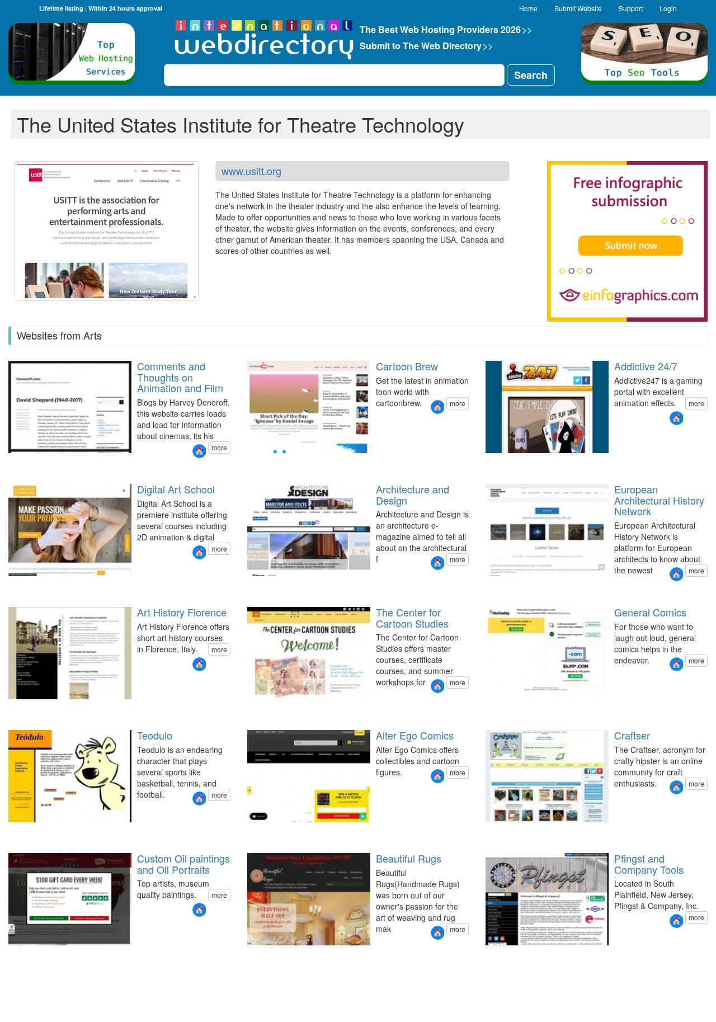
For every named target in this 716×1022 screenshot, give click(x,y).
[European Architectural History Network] (676, 574)
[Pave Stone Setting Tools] (505, 955)
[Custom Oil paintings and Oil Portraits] (199, 909)
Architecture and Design (412, 494)
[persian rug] (273, 955)
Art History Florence (182, 612)
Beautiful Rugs (408, 858)
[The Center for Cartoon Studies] (437, 686)
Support (631, 8)
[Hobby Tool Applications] (491, 955)
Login (668, 8)
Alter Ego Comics (415, 735)
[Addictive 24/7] (676, 418)
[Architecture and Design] (437, 563)
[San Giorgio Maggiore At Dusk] (21, 955)
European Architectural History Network (659, 500)
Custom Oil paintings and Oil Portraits (183, 864)
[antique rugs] (266, 955)
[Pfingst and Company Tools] (676, 921)
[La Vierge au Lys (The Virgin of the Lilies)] (14, 955)
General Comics (650, 612)
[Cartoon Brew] (437, 407)
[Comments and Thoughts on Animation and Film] (199, 451)
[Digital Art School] (199, 552)
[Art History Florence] (199, 664)
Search (531, 75)
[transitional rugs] (260, 955)
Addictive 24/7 (645, 366)
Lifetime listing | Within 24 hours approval (100, 8)
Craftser (632, 735)
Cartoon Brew (407, 366)
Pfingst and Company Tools (649, 864)
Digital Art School (176, 489)
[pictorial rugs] (246, 955)
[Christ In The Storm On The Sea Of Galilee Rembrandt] (34, 955)
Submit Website (578, 8)
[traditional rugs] (253, 955)
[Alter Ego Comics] (437, 776)
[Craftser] (676, 787)
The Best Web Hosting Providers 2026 (446, 29)
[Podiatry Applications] (511, 955)
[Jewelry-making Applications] (498, 955)
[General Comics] (676, 664)
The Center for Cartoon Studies (412, 617)
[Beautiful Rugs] (437, 932)
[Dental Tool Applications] (485, 955)
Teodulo (154, 735)
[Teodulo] (199, 798)
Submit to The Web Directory (426, 45)
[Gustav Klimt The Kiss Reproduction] (28, 955)
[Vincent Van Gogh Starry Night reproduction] (7, 955)
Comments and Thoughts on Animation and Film (180, 377)
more (219, 447)
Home (528, 8)
